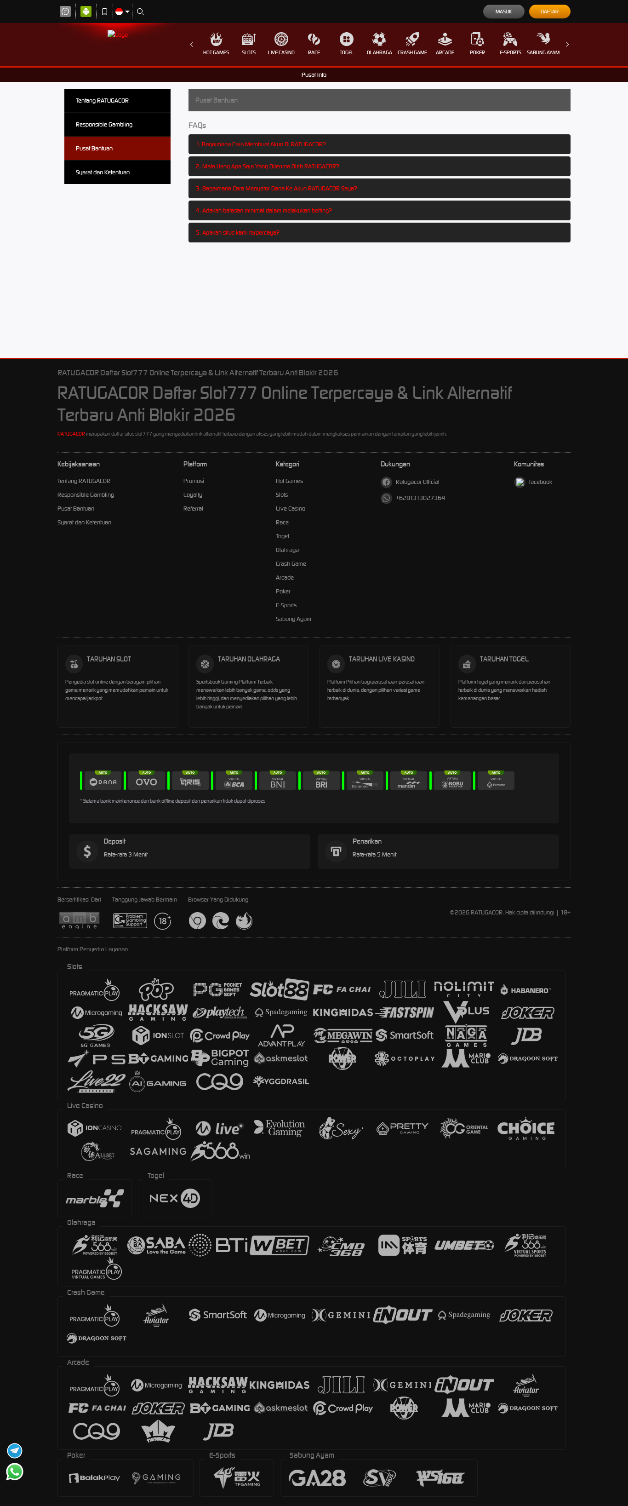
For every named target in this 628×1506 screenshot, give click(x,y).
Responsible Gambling (104, 124)
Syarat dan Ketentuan (103, 172)
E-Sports (510, 52)
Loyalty (192, 495)
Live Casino (281, 52)
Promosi (193, 481)
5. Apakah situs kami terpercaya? (238, 232)
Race (314, 52)
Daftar (550, 11)
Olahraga (379, 52)
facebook (540, 482)
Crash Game (412, 52)
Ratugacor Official (418, 482)
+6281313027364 (420, 498)
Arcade (445, 52)
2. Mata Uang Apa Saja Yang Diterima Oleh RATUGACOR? (267, 166)
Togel (347, 52)
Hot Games (216, 52)
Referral (193, 508)
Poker (477, 52)
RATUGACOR (71, 434)
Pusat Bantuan (94, 148)
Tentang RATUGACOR (102, 100)
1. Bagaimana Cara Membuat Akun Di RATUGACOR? (261, 144)
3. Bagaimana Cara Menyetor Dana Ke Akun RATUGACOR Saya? (276, 188)
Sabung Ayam (543, 52)
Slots (249, 52)
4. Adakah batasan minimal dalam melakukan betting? (264, 210)
